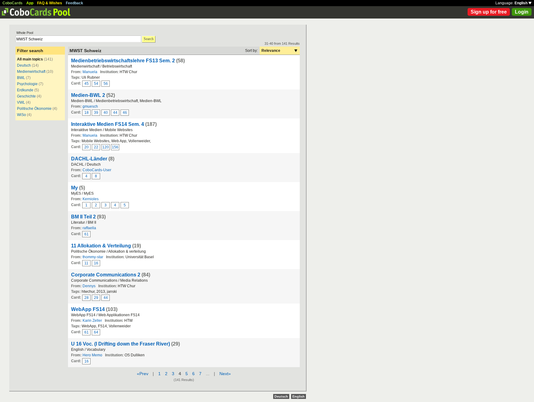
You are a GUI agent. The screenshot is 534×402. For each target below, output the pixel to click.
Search (149, 39)
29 (96, 298)
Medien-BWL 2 (88, 95)
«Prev (142, 373)
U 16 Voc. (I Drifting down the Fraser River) (120, 343)
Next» (225, 373)
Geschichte (26, 96)
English (521, 3)
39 (96, 112)
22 (96, 147)
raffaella (89, 228)
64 (96, 332)
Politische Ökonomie (34, 108)
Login (521, 12)
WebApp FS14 (88, 309)
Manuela (90, 72)
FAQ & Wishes (49, 3)
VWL (21, 102)
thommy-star (93, 257)
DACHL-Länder (89, 158)
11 (86, 263)
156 (115, 147)
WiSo (21, 115)
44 (115, 112)
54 (96, 83)
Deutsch (24, 65)
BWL (21, 78)
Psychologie (27, 84)
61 (86, 234)
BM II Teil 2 (83, 216)
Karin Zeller (92, 320)
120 (105, 147)
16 (96, 263)
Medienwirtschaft (31, 71)
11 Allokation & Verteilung (101, 245)
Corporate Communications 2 (105, 274)
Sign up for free (489, 12)
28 (86, 298)
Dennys (89, 286)
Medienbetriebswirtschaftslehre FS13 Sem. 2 (123, 60)
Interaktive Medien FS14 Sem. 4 (107, 124)
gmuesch (90, 106)
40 (106, 112)
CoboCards (12, 3)
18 (86, 112)
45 (86, 83)
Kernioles (91, 199)
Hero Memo (92, 355)
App (29, 3)
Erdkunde (25, 90)
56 (106, 83)
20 (86, 147)
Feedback (74, 3)
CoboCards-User (97, 170)
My (74, 187)
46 (125, 112)
